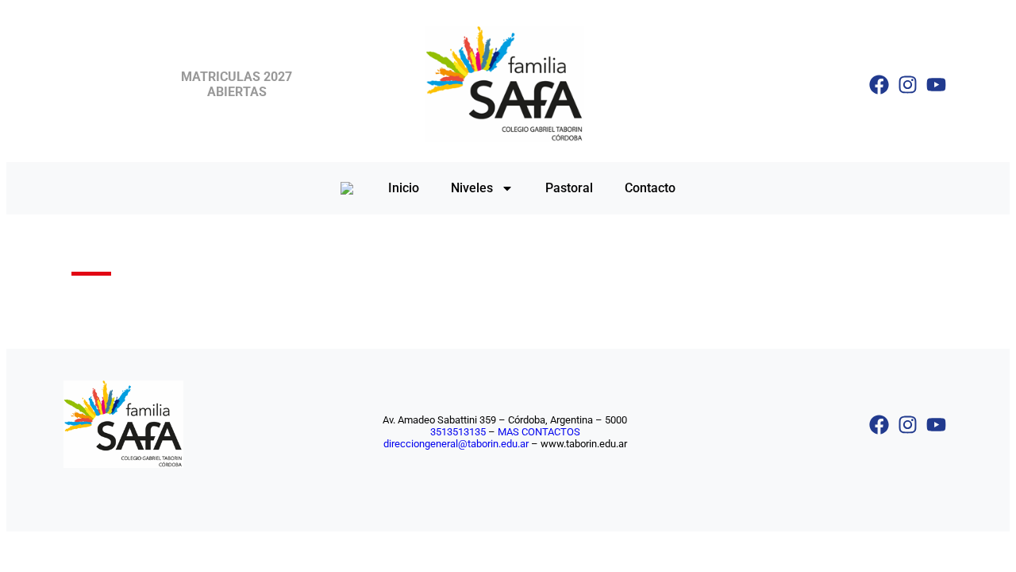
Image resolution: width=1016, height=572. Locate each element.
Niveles (472, 187)
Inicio (403, 187)
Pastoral (569, 187)
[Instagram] (908, 85)
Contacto (650, 187)
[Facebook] (879, 85)
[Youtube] (936, 85)
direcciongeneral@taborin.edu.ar (456, 444)
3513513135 (458, 432)
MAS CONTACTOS (539, 432)
